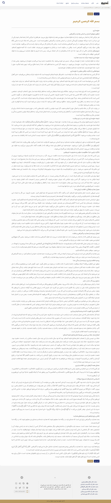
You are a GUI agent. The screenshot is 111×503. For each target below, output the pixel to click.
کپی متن (97, 14)
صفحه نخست (107, 7)
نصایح (67, 3)
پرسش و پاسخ (75, 3)
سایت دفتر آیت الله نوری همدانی (89, 494)
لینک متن (90, 14)
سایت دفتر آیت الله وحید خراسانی (89, 484)
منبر (97, 3)
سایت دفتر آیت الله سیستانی (89, 489)
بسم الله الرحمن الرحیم (88, 7)
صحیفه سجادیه (85, 3)
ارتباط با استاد (59, 3)
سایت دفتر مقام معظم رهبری (89, 482)
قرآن (92, 3)
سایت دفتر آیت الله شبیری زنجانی (89, 492)
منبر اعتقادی (97, 7)
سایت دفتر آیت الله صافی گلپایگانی (89, 487)
